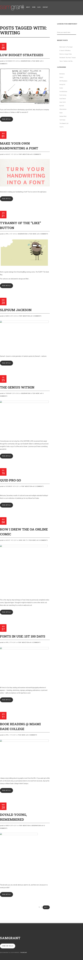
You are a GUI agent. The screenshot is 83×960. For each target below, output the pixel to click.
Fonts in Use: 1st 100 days (22, 636)
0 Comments (37, 154)
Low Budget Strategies (21, 55)
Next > (46, 907)
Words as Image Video (65, 54)
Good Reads (62, 98)
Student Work (62, 116)
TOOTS (61, 127)
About (28, 7)
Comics (61, 77)
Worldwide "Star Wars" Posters (67, 57)
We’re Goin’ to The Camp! (66, 47)
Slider (61, 113)
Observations (25, 61)
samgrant (10, 938)
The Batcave (23, 952)
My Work (61, 105)
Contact (45, 7)
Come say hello (7, 946)
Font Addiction (24, 154)
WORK (33, 7)
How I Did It (23, 540)
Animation (62, 74)
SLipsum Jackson (16, 310)
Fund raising (62, 95)
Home (22, 7)
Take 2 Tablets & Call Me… (66, 61)
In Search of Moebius (65, 50)
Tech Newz (36, 61)
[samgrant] (12, 6)
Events (61, 88)
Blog (39, 7)
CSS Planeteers (63, 81)
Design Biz (62, 84)
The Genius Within (17, 387)
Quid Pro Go (10, 480)
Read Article (6, 119)
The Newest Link (63, 123)
